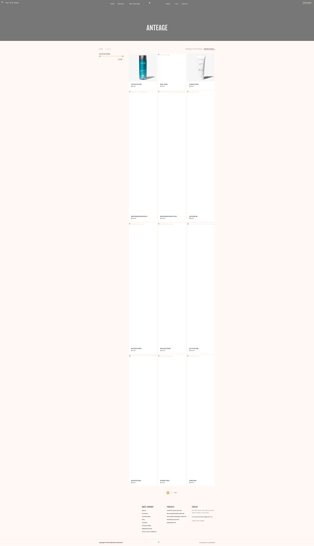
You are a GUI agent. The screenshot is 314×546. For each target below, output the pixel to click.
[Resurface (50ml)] (172, 416)
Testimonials (146, 516)
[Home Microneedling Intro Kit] (143, 152)
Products (145, 513)
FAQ (143, 519)
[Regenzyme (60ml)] (143, 416)
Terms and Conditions (149, 531)
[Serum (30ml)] (201, 416)
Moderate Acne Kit (173, 519)
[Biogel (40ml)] (172, 67)
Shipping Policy (147, 528)
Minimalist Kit (171, 522)
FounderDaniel (211, 542)
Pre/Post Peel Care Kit (174, 510)
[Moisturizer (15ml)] (143, 284)
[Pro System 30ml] (201, 284)
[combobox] (209, 48)
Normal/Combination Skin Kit (176, 516)
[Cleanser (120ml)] (201, 67)
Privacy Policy (146, 525)
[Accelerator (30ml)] (143, 67)
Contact (144, 522)
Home (101, 49)
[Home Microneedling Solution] (172, 152)
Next (175, 492)
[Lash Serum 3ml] (201, 152)
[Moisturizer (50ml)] (172, 284)
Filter (120, 59)
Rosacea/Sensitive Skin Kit (175, 513)
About (144, 510)
